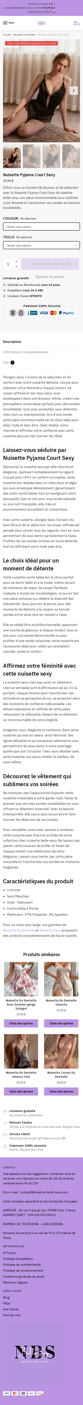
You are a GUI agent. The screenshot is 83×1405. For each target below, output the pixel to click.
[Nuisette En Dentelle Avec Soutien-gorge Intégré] (21, 979)
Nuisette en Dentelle (24, 34)
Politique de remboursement (23, 1270)
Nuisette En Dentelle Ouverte (61, 1002)
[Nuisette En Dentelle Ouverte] (61, 979)
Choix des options (21, 1023)
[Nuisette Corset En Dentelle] (61, 1051)
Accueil (7, 34)
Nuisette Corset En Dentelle (61, 1075)
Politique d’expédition (18, 1259)
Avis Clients (11, 1309)
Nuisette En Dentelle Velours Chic (21, 1075)
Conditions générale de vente (23, 1276)
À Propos (9, 1253)
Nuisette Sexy (50, 930)
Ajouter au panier (50, 264)
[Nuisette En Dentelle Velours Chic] (21, 1051)
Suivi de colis (12, 1315)
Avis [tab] (8, 362)
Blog (6, 1297)
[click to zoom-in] (41, 90)
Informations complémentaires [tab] (26, 352)
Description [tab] (12, 342)
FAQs (6, 1303)
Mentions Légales (15, 1282)
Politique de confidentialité (22, 1265)
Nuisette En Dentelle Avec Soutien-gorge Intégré (21, 1004)
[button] (74, 90)
